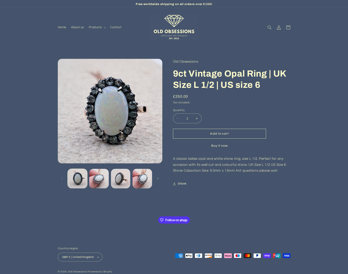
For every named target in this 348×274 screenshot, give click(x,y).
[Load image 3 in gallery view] (120, 178)
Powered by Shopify (100, 272)
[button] (97, 27)
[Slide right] (157, 178)
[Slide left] (62, 178)
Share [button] (182, 183)
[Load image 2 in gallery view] (99, 178)
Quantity (179, 110)
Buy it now (219, 145)
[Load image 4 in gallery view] (142, 178)
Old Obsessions (77, 272)
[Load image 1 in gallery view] (77, 178)
